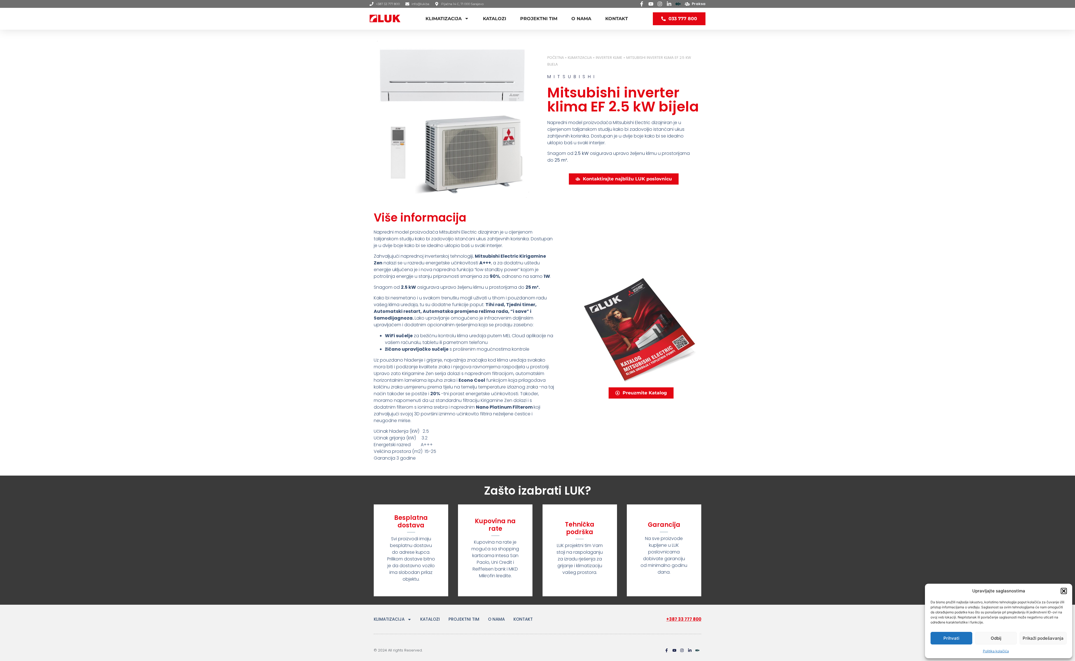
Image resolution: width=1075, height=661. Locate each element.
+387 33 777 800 (683, 619)
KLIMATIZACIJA (444, 18)
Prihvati (951, 638)
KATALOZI (494, 18)
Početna (555, 57)
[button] (1064, 591)
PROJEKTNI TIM (538, 18)
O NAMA (581, 18)
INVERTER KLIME (609, 57)
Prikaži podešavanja (1043, 638)
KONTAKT (616, 18)
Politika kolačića (996, 651)
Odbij (996, 638)
